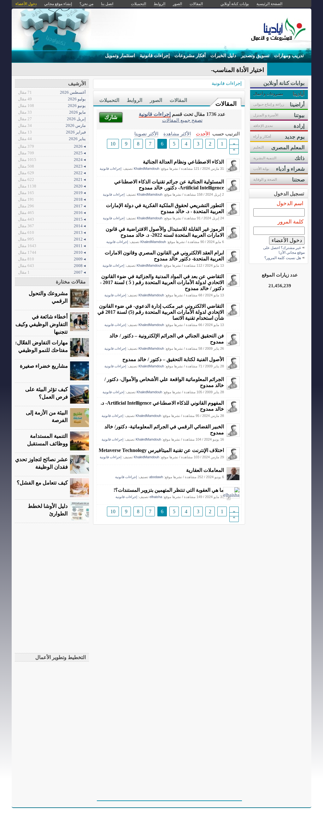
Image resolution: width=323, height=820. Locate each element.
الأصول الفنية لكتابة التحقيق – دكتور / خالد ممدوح (173, 359)
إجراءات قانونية (155, 55)
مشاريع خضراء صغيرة (44, 366)
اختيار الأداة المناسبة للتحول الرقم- (221, 70)
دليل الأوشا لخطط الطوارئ (48, 510)
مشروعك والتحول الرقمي (48, 297)
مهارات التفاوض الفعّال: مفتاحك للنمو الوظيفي (41, 346)
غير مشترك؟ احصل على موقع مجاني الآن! (284, 250)
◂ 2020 (52, 186)
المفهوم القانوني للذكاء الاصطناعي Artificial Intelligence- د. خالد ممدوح (162, 406)
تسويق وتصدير (255, 55)
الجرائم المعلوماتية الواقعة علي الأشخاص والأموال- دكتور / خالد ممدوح (164, 382)
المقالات (226, 103)
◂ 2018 (52, 199)
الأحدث (203, 133)
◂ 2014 (52, 225)
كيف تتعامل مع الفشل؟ (42, 483)
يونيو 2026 (52, 105)
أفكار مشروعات (190, 55)
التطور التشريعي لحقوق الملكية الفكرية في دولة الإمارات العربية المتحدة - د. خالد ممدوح (165, 208)
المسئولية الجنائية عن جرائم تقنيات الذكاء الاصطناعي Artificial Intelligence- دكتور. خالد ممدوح (169, 184)
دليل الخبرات (223, 55)
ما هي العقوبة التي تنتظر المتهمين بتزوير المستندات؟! (169, 490)
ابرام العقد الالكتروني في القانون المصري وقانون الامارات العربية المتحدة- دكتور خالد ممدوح (164, 255)
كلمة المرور (290, 222)
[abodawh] (233, 478)
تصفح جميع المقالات (182, 120)
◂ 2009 (52, 259)
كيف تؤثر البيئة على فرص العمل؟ (46, 393)
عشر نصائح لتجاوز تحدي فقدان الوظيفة (41, 463)
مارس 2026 (52, 125)
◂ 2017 (52, 206)
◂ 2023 (52, 166)
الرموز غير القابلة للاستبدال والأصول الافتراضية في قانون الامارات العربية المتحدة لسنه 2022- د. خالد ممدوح (165, 232)
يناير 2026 (52, 138)
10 (112, 143)
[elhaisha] (231, 495)
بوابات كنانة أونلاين (234, 4)
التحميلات (109, 100)
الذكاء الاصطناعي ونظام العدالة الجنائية (183, 161)
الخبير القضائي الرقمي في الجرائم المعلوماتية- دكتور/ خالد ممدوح (164, 429)
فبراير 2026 (52, 132)
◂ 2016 (52, 212)
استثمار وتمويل (120, 55)
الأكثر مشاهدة (177, 133)
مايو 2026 (52, 112)
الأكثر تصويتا (146, 133)
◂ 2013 (52, 232)
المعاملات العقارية (205, 470)
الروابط (134, 100)
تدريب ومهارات (289, 55)
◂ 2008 (52, 265)
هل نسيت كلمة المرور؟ (282, 258)
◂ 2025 (52, 153)
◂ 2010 (52, 252)
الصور (156, 100)
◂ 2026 (52, 146)
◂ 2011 (52, 245)
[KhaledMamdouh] (233, 170)
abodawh (156, 477)
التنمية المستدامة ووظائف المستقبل (47, 440)
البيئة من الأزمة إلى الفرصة (47, 416)
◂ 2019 (52, 192)
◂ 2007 (52, 272)
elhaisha (156, 497)
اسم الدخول (290, 203)
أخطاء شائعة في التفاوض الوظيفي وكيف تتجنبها (41, 324)
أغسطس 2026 (52, 92)
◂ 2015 (52, 219)
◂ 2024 (52, 159)
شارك (110, 117)
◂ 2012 (52, 239)
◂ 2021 (52, 179)
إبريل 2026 (52, 118)
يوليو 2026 (52, 99)
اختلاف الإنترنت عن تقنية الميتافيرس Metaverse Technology (161, 450)
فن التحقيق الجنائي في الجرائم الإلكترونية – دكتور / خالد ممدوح (166, 338)
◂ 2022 (52, 172)
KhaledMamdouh (146, 168)
